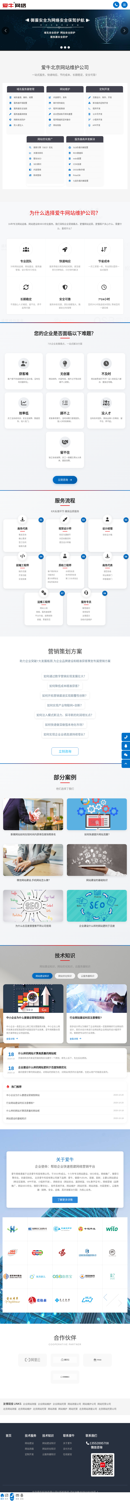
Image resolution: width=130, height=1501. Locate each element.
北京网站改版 (9, 1409)
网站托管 (73, 1409)
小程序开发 (97, 120)
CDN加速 (77, 164)
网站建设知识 (49, 1443)
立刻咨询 (63, 479)
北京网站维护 (24, 1409)
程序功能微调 (59, 109)
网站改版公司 (74, 1404)
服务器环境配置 (20, 103)
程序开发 (96, 109)
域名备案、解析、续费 (23, 97)
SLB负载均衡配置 (80, 147)
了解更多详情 (65, 1199)
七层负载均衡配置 (80, 181)
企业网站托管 (59, 1404)
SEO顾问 (37, 164)
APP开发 (96, 125)
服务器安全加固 (20, 109)
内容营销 (37, 170)
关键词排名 (38, 153)
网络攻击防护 (19, 120)
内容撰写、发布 (60, 97)
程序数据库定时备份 (61, 120)
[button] (61, 47)
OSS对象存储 (79, 170)
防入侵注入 (18, 125)
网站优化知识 (49, 1448)
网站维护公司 (89, 1404)
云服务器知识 (49, 1454)
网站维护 (62, 1409)
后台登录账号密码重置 (62, 114)
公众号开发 (97, 114)
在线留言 (67, 1454)
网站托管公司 (104, 1404)
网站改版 (57, 125)
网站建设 (29, 1443)
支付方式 (67, 1448)
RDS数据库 (78, 153)
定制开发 (29, 1454)
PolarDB (76, 175)
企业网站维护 (44, 1404)
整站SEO (37, 159)
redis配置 (77, 159)
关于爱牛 (67, 1443)
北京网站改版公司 (88, 1409)
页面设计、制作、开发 (102, 97)
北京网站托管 (39, 1409)
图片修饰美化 (59, 103)
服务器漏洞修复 (20, 114)
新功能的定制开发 (100, 103)
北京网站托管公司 (107, 1409)
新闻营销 (37, 175)
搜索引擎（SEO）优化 (43, 147)
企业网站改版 (29, 1404)
